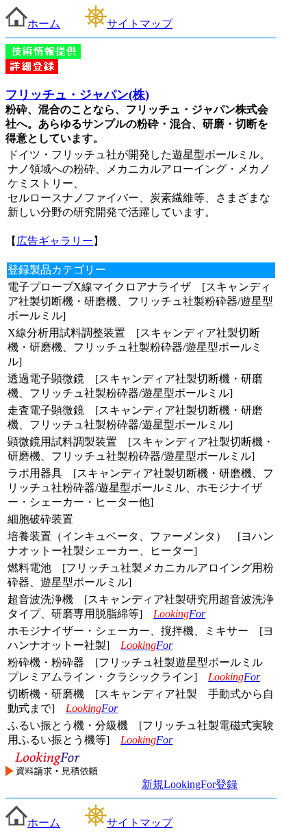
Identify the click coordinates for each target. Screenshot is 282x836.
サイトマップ (139, 23)
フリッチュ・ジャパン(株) (77, 94)
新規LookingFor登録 (190, 784)
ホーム (43, 23)
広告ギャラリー (54, 241)
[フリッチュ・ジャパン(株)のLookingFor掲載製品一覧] (51, 784)
